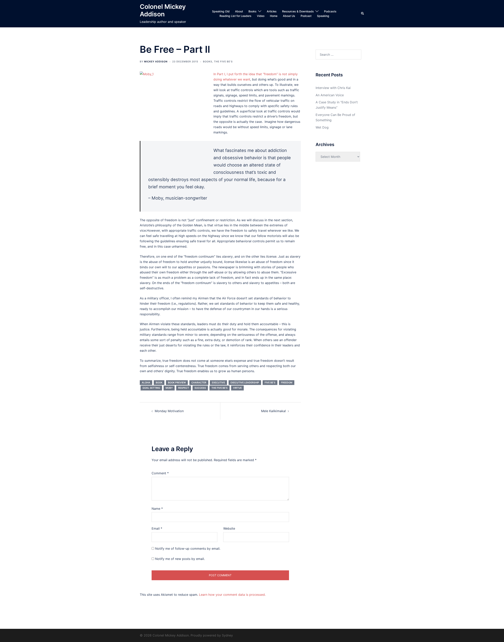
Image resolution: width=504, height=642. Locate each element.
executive (218, 382)
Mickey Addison (156, 61)
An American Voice (330, 95)
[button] (362, 13)
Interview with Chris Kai (333, 88)
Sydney (227, 635)
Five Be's (270, 382)
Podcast (306, 16)
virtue (237, 387)
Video (260, 16)
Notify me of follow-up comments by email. (187, 548)
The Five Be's (223, 61)
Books (252, 11)
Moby (169, 387)
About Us (289, 16)
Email (157, 528)
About (239, 11)
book (159, 382)
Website (229, 528)
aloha (146, 382)
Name (157, 509)
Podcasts (330, 11)
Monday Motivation (169, 411)
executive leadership (245, 382)
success (200, 387)
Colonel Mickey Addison (163, 10)
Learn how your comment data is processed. (232, 595)
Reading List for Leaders (235, 16)
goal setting (151, 387)
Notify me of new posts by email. (180, 559)
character (198, 382)
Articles (272, 11)
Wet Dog (322, 127)
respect (183, 387)
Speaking (323, 16)
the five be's (219, 387)
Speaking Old (221, 11)
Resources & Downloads (298, 11)
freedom (286, 382)
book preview (177, 382)
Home (273, 16)
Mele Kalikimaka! (273, 411)
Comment (160, 473)
